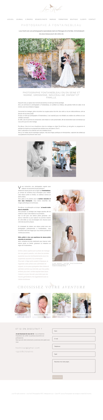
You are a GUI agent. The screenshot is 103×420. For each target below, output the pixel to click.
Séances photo (41, 19)
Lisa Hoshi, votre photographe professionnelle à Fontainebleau (67, 264)
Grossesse (21, 315)
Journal (19, 19)
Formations (63, 19)
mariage (82, 315)
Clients (83, 19)
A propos (29, 19)
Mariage (53, 19)
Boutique (74, 19)
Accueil (10, 19)
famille (61, 315)
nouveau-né (41, 315)
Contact (92, 19)
